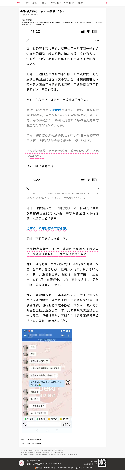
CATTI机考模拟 (56, 3)
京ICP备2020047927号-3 (65, 468)
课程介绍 (44, 3)
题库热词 (35, 3)
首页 (27, 3)
